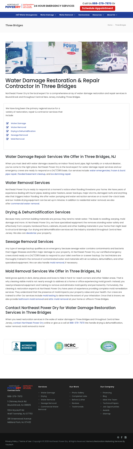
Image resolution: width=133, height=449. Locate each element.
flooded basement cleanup (31, 174)
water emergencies (100, 170)
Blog (105, 396)
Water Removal (66, 15)
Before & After (78, 399)
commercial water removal (25, 203)
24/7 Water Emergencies (26, 15)
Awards (106, 410)
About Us (111, 15)
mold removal (57, 262)
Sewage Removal (19, 135)
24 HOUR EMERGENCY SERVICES (54, 6)
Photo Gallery (78, 392)
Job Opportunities (111, 406)
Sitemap (107, 413)
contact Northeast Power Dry (28, 322)
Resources (97, 15)
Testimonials (78, 406)
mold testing (49, 295)
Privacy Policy (11, 441)
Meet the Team (110, 399)
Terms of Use (25, 441)
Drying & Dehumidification (23, 131)
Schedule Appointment (97, 8)
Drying (44, 396)
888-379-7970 (101, 3)
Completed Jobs (79, 396)
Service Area (83, 15)
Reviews (75, 403)
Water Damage (47, 15)
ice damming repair (61, 174)
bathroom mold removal (31, 299)
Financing (107, 392)
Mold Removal (17, 139)
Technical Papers (110, 403)
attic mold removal (58, 299)
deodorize (31, 233)
